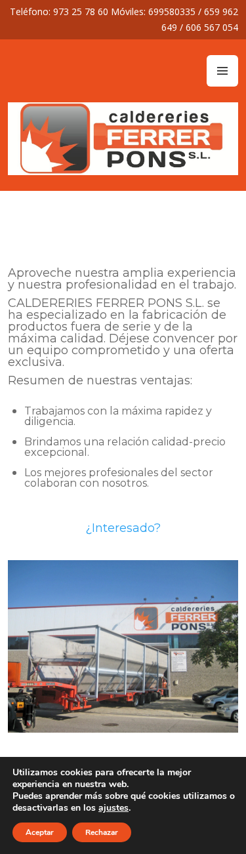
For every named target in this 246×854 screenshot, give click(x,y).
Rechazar (101, 832)
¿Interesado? (123, 528)
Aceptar (40, 832)
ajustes (113, 808)
